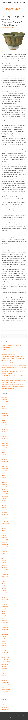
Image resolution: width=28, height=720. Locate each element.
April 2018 (3, 436)
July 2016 (3, 473)
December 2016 (5, 461)
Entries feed (4, 704)
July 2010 (3, 638)
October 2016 (4, 466)
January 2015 (4, 514)
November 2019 (5, 417)
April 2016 (3, 480)
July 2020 (3, 406)
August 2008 (4, 691)
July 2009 (3, 666)
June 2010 (3, 641)
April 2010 (3, 645)
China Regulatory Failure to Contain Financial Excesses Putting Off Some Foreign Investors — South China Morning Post (12, 386)
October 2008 (4, 687)
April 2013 (3, 562)
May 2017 (3, 454)
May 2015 (3, 505)
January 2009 (4, 680)
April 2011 (3, 618)
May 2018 (3, 434)
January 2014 (4, 542)
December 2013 (5, 544)
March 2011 (4, 620)
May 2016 (3, 477)
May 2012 (3, 588)
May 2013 (3, 560)
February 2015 (4, 512)
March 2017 (4, 457)
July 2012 (3, 583)
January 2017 (4, 459)
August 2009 (4, 664)
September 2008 (5, 689)
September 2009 (5, 661)
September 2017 (5, 445)
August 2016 (4, 470)
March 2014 (4, 537)
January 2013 (4, 569)
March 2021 (4, 399)
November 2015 (5, 491)
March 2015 (4, 509)
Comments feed (5, 707)
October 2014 (4, 521)
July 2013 (3, 556)
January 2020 (4, 413)
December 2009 (5, 655)
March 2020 (4, 408)
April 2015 (3, 507)
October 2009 (4, 659)
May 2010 (3, 643)
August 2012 (4, 581)
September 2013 (5, 551)
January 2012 (4, 597)
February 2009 (5, 678)
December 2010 (5, 627)
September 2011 (5, 606)
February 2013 (4, 567)
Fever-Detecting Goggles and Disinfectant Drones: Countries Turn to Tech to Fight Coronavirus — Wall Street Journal (13, 367)
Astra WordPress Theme (17, 717)
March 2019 (4, 424)
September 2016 (5, 468)
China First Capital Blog (13, 2)
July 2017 (3, 450)
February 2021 (4, 401)
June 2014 (3, 530)
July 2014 (3, 528)
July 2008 (3, 694)
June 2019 (3, 420)
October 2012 (4, 576)
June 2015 (3, 503)
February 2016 (4, 484)
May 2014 (3, 533)
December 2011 (5, 599)
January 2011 (4, 625)
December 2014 (5, 516)
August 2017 (4, 447)
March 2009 (4, 675)
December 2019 (5, 415)
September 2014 (5, 523)
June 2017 (3, 452)
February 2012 (4, 595)
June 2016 (3, 475)
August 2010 (4, 636)
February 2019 (4, 427)
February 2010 (4, 650)
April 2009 (3, 673)
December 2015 (5, 489)
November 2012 (5, 574)
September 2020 (5, 404)
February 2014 (4, 539)
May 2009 (3, 671)
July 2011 (3, 611)
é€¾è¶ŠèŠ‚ (4, 349)
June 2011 (3, 613)
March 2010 (4, 648)
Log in (2, 702)
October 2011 (4, 604)
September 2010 (5, 634)
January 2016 (4, 486)
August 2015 (4, 498)
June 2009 (4, 668)
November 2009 (5, 657)
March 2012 (4, 592)
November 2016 (5, 463)
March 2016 (4, 482)
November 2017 (5, 440)
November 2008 (5, 684)
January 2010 (4, 652)
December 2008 (5, 682)
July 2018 (3, 431)
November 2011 (5, 602)
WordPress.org (5, 709)
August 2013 (4, 553)
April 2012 (3, 590)
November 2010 (5, 629)
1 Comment (4, 27)
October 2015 (4, 493)
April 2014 (3, 535)
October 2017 (4, 443)
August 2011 (4, 608)
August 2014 (4, 526)
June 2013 (3, 558)
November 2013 (5, 546)
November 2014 (5, 519)
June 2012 (3, 585)
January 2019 (4, 429)
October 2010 (4, 632)
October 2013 (4, 549)
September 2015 (5, 496)
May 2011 (3, 615)
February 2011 (4, 622)
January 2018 (4, 438)
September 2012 (5, 579)
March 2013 (4, 565)
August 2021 (4, 397)
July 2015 (3, 500)
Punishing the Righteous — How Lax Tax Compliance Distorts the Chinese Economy (12, 20)
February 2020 (5, 411)
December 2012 (5, 572)
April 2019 (3, 422)
